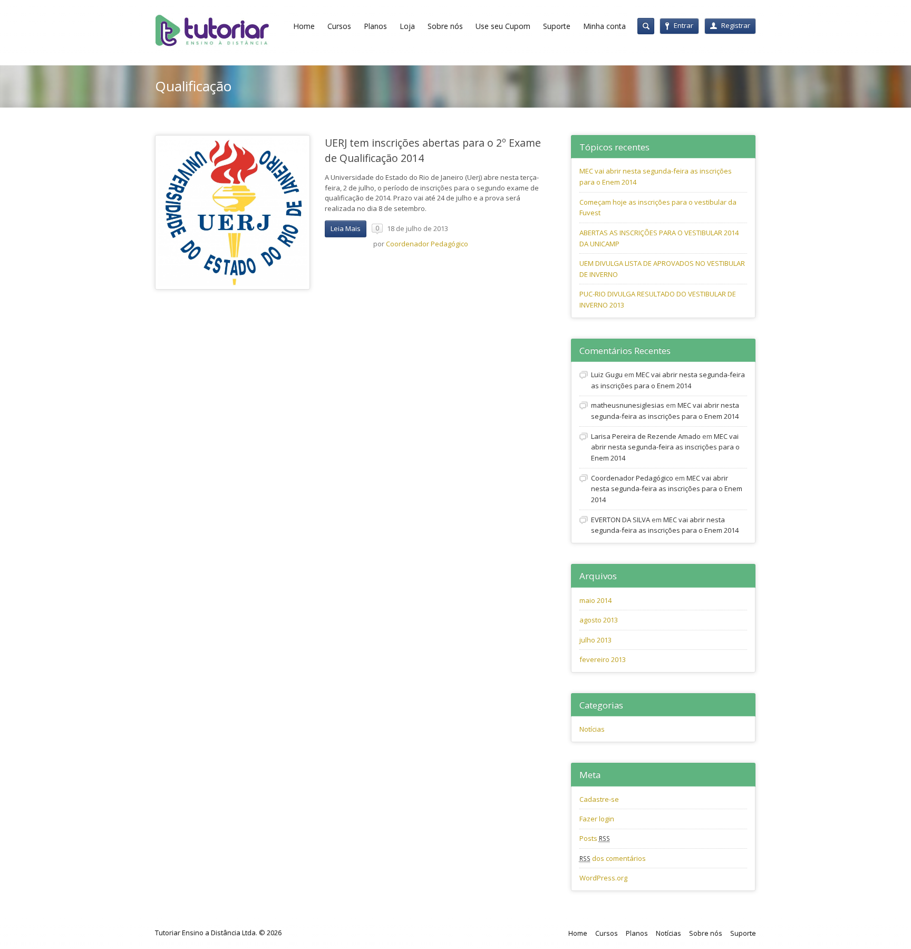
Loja (407, 26)
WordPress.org (603, 878)
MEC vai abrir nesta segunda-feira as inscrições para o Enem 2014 (665, 447)
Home (304, 26)
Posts (594, 838)
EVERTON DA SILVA (620, 519)
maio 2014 (595, 600)
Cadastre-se (599, 799)
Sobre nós (445, 26)
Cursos (339, 26)
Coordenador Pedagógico (427, 243)
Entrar (683, 25)
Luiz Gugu (607, 374)
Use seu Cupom (503, 26)
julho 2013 (595, 640)
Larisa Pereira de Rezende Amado (646, 436)
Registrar (735, 25)
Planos (375, 26)
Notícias (592, 729)
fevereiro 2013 (602, 659)
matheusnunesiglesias (627, 405)
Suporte (556, 26)
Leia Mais (346, 228)
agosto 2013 (598, 620)
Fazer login (596, 818)
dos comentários (612, 858)
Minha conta (604, 26)
